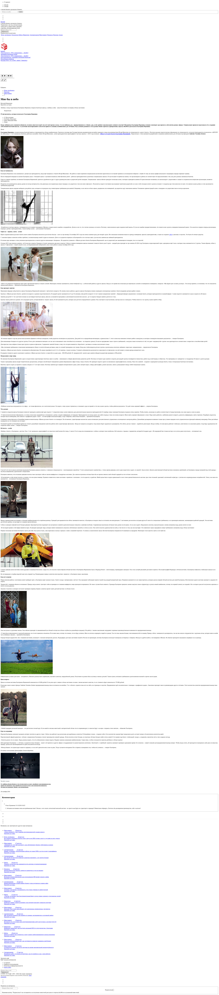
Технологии (15, 35)
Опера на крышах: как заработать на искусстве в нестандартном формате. (24, 785)
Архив (61, 35)
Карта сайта (7, 967)
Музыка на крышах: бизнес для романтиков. (15, 787)
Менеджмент (43, 35)
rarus (30, 975)
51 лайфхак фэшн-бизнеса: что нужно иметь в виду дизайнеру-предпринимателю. (26, 784)
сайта (170, 234)
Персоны (55, 35)
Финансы (50, 35)
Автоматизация (34, 35)
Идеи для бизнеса (6, 35)
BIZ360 (3, 22)
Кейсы (21, 35)
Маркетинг (26, 35)
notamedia (3, 977)
